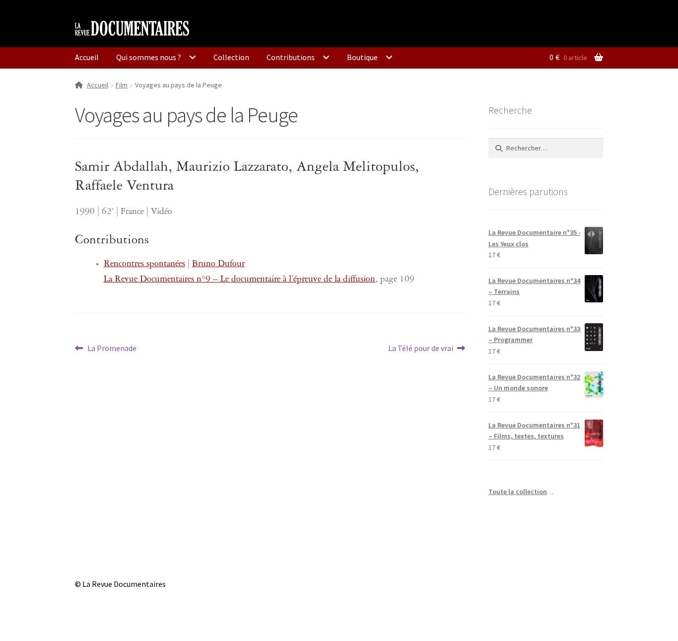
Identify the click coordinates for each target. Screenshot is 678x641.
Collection (231, 57)
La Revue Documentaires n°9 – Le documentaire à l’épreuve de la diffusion (239, 280)
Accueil (87, 57)
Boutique (362, 57)
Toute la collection (517, 491)
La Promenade (111, 349)
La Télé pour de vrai (420, 349)
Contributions (291, 57)
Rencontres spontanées (144, 265)
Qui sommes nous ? (148, 57)
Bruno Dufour (218, 265)
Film (122, 84)
